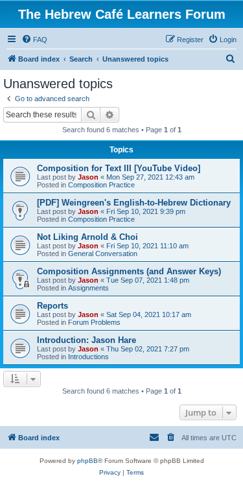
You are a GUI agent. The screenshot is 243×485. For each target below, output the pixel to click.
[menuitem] (34, 39)
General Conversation (102, 253)
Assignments (88, 288)
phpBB (87, 460)
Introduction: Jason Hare (86, 340)
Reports (52, 306)
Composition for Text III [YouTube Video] (118, 168)
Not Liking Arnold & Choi (87, 237)
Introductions (88, 357)
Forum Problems (94, 322)
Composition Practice (101, 185)
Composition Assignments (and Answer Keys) (129, 271)
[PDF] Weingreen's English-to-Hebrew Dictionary (134, 202)
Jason (88, 177)
